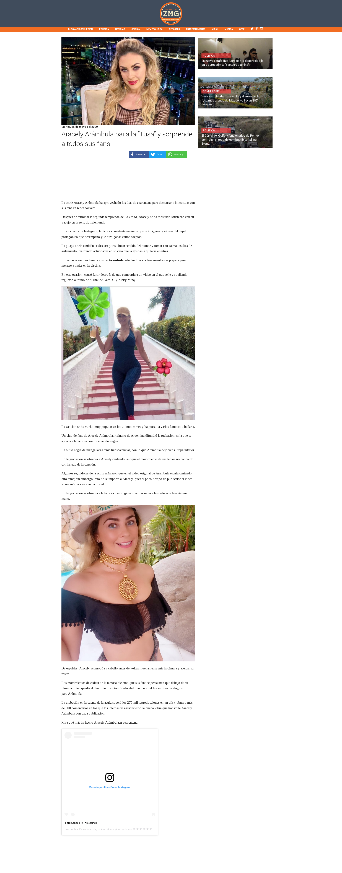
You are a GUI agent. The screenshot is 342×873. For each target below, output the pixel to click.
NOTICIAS (120, 29)
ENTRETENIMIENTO (195, 29)
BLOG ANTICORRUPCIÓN (80, 29)
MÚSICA (229, 29)
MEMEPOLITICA (154, 29)
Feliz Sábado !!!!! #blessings (81, 822)
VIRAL (215, 29)
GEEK (242, 29)
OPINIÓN (135, 29)
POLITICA (104, 29)
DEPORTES (174, 29)
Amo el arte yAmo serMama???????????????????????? (134, 829)
